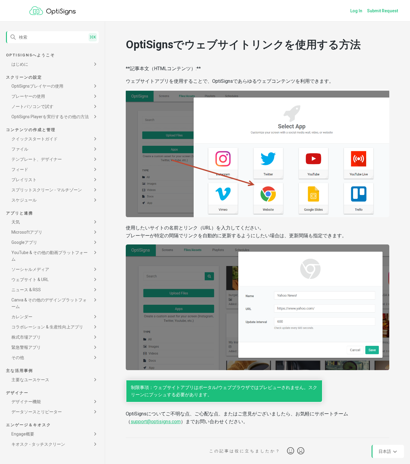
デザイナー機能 (26, 401)
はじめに (19, 64)
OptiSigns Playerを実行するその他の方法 (50, 116)
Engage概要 (22, 434)
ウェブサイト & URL (30, 279)
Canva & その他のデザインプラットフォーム (49, 303)
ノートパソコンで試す (32, 106)
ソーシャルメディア (30, 269)
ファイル (19, 149)
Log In (356, 10)
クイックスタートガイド (34, 138)
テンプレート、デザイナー (36, 159)
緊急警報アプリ (26, 347)
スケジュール (24, 200)
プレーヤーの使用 (28, 96)
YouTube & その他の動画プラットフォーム (49, 256)
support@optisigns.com (156, 421)
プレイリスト (24, 179)
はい (290, 451)
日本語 (385, 451)
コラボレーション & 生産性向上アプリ (47, 327)
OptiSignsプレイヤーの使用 (37, 86)
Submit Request (382, 10)
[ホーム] (52, 10)
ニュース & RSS (26, 289)
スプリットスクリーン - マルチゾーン (46, 189)
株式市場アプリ (26, 337)
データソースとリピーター (36, 411)
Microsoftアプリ (26, 232)
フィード (19, 169)
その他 (17, 357)
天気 (15, 222)
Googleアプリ (24, 242)
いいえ (300, 451)
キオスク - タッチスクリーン (38, 444)
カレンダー (21, 316)
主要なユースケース (30, 379)
